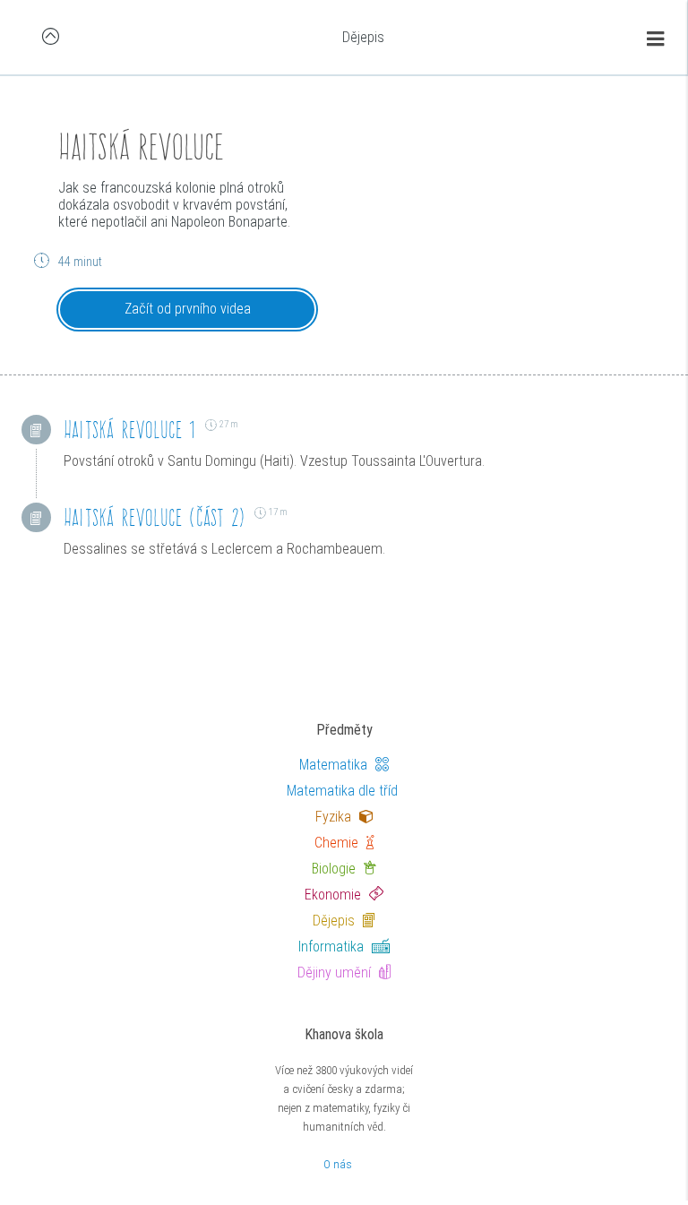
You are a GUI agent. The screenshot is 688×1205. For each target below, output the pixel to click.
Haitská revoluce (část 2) (154, 517)
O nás (337, 1164)
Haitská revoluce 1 (130, 429)
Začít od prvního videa (188, 308)
